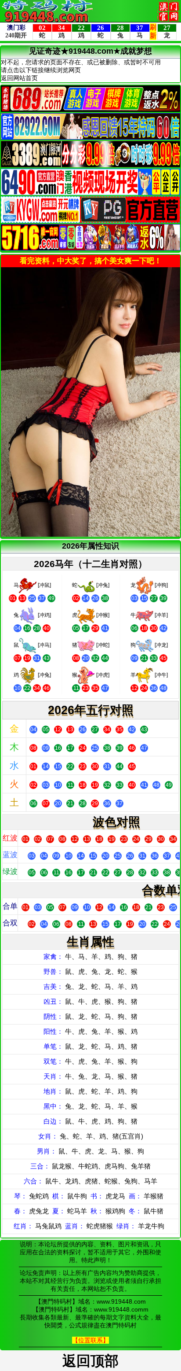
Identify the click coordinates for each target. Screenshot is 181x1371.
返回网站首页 (19, 77)
